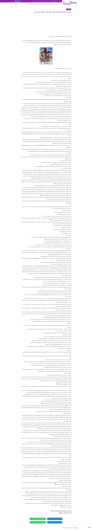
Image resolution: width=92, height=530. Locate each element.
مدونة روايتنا (65, 528)
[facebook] (19, 1)
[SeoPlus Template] (76, 528)
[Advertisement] (46, 23)
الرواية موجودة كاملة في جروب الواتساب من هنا (38, 519)
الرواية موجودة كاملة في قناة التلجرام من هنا (54, 519)
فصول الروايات (58, 4)
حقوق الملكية (55, 1)
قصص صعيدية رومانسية (32, 4)
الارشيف (34, 1)
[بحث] (16, 4)
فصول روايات (69, 9)
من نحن (51, 1)
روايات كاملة (53, 4)
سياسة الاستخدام (45, 1)
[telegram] (18, 1)
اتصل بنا (60, 1)
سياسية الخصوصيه (39, 1)
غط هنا (51, 511)
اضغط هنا (60, 513)
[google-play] (16, 1)
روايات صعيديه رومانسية (41, 4)
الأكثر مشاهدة (48, 4)
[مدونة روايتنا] (70, 3)
